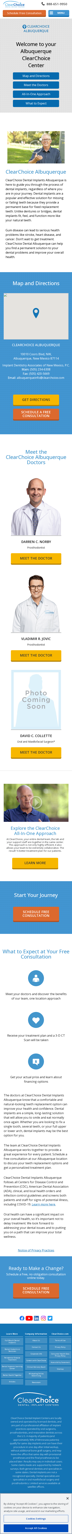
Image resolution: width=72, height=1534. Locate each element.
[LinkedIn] (37, 1318)
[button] (36, 313)
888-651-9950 (57, 4)
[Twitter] (50, 1318)
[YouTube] (29, 1318)
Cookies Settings (36, 1518)
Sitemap (60, 1369)
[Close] (68, 1498)
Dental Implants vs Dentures (12, 1350)
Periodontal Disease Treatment (12, 1358)
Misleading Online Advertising (36, 1374)
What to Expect (36, 103)
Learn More (35, 863)
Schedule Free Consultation (24, 13)
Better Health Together (12, 1375)
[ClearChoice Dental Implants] (14, 4)
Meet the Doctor (36, 558)
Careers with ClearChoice (36, 1360)
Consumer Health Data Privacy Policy (60, 1355)
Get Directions (36, 399)
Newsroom (36, 1382)
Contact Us (36, 1347)
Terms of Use (60, 1340)
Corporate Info (36, 1354)
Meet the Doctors (36, 85)
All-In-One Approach (36, 94)
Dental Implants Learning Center (12, 1367)
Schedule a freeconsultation (36, 414)
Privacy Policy (60, 1347)
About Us (36, 1340)
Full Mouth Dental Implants (12, 1341)
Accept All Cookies (36, 1528)
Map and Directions (36, 76)
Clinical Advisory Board (36, 1367)
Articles (12, 1381)
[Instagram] (43, 1318)
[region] (36, 1513)
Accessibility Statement (60, 1362)
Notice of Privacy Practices (36, 1250)
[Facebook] (22, 1318)
